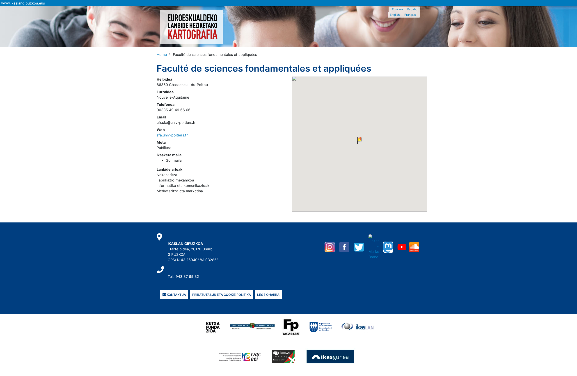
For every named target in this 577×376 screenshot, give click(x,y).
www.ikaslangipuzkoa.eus (23, 3)
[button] (359, 140)
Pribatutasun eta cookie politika (221, 295)
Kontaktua (176, 295)
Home (162, 54)
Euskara (397, 9)
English (395, 14)
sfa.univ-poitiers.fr (172, 135)
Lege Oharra (268, 295)
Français (410, 14)
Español (412, 9)
